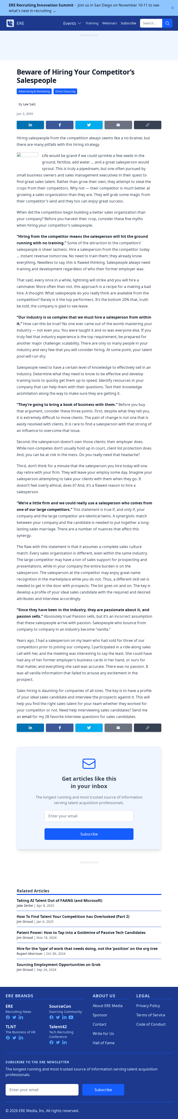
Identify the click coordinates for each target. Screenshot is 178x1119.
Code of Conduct (151, 1024)
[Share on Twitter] (89, 125)
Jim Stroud (25, 921)
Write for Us (103, 1033)
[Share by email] (118, 125)
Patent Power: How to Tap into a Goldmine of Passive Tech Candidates (81, 932)
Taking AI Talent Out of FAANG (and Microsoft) (59, 900)
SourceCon (60, 1006)
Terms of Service (150, 1015)
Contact (99, 1024)
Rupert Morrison (29, 953)
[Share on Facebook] (59, 125)
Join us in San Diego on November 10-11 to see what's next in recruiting (84, 8)
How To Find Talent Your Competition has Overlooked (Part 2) (73, 916)
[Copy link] (147, 125)
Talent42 (58, 1026)
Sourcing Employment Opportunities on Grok (59, 964)
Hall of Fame (103, 1042)
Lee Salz (29, 104)
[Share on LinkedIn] (30, 125)
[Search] (167, 23)
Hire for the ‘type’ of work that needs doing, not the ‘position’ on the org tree (87, 948)
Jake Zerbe (25, 905)
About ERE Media (108, 1005)
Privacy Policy (148, 1005)
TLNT (11, 1026)
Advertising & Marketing (34, 91)
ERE (9, 1006)
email (27, 716)
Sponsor (100, 1015)
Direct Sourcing (65, 91)
